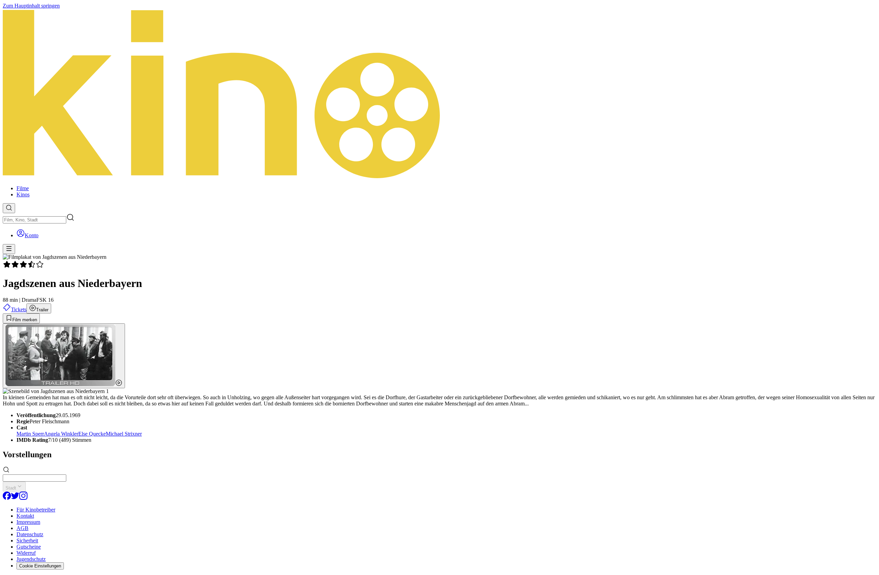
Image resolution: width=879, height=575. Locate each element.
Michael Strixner (124, 434)
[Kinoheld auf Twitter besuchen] (15, 498)
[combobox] (34, 219)
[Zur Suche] (9, 208)
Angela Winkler (61, 434)
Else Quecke (92, 434)
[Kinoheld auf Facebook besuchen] (7, 498)
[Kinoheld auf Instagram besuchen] (23, 498)
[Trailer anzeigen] (64, 355)
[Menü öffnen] (9, 249)
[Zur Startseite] (439, 94)
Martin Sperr (30, 434)
